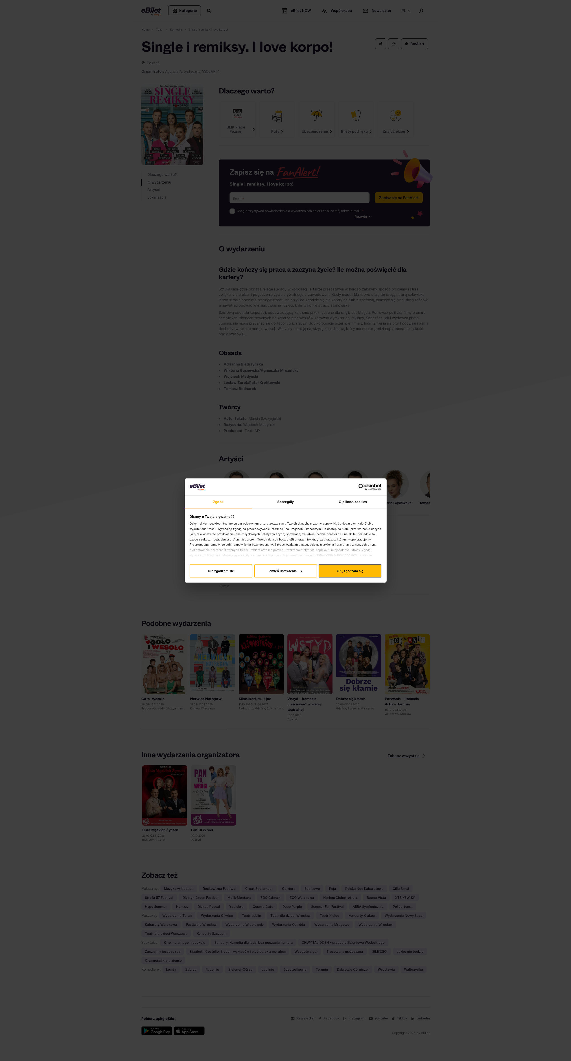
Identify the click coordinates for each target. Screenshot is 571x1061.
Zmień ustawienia (283, 571)
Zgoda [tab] (218, 502)
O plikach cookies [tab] (353, 502)
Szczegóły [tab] (285, 502)
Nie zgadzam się (221, 571)
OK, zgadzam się (350, 571)
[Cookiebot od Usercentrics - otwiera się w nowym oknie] (361, 487)
